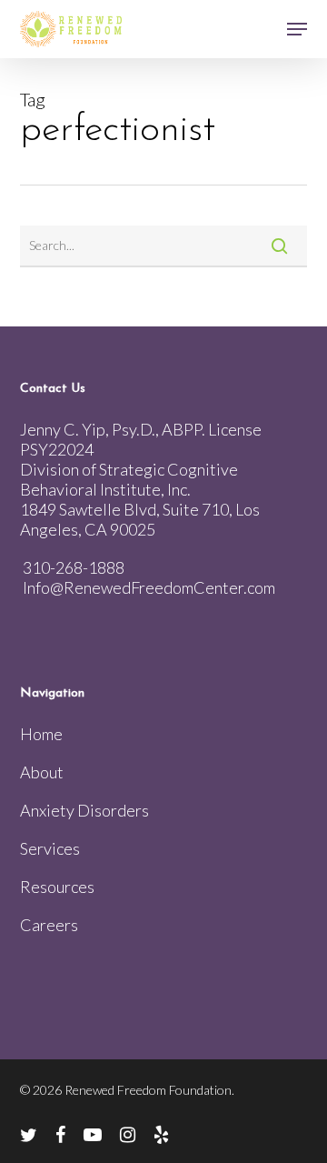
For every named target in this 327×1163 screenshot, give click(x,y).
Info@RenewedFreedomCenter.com (149, 587)
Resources (57, 887)
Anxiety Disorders (84, 810)
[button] (297, 29)
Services (50, 848)
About (42, 772)
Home (41, 734)
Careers (49, 925)
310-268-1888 (73, 567)
